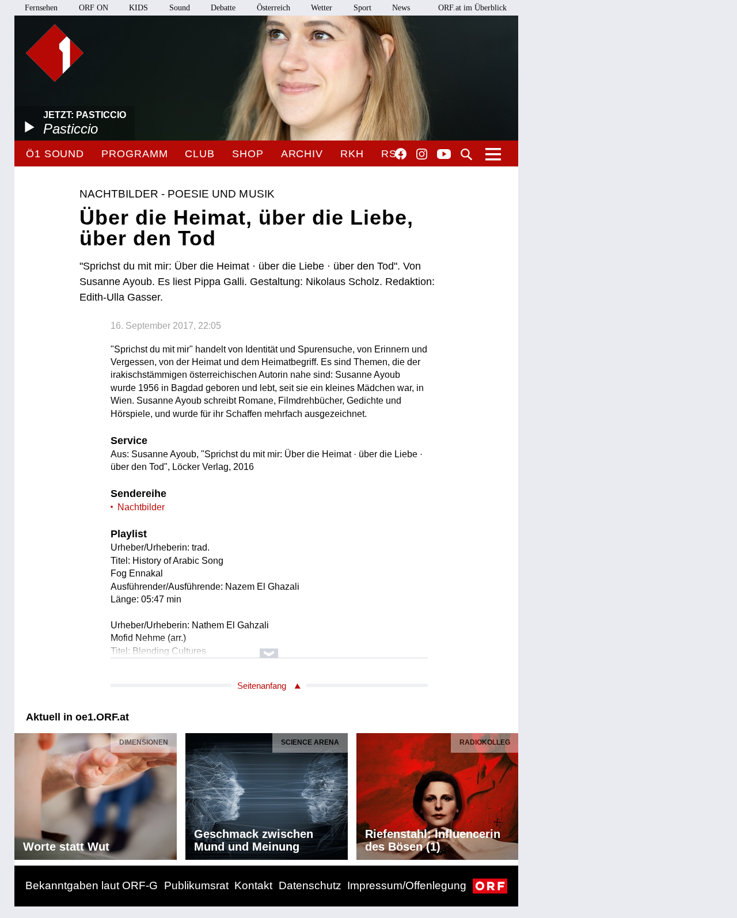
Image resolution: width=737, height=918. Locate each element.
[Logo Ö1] (54, 53)
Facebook (401, 154)
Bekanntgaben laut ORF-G (91, 885)
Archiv (302, 154)
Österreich (273, 7)
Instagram (421, 154)
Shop (248, 154)
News (401, 7)
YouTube (444, 155)
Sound (179, 7)
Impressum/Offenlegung (406, 885)
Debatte (223, 7)
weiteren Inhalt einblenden (269, 647)
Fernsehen (41, 7)
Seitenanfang (261, 686)
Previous (23, 794)
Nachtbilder (141, 507)
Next (509, 794)
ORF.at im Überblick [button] (472, 7)
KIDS (138, 7)
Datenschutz (310, 885)
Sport (362, 7)
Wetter (321, 7)
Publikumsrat (196, 885)
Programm (134, 154)
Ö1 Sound (55, 154)
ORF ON (93, 7)
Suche (466, 154)
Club (200, 154)
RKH (352, 154)
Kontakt (253, 885)
